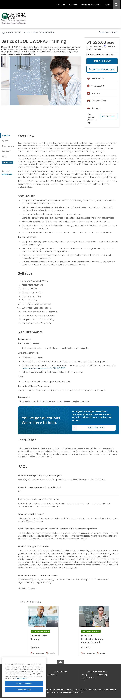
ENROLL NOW (102, 61)
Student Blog (102, 675)
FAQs (4, 156)
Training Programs (14, 32)
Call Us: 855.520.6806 (109, 32)
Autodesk (27, 32)
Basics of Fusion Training (39, 637)
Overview (6, 135)
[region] (24, 677)
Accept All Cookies (24, 683)
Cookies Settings (24, 689)
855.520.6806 (7, 174)
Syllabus (5, 141)
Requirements (8, 146)
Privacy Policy (78, 692)
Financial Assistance (89, 677)
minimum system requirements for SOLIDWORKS (43, 368)
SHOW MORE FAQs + (27, 588)
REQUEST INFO (108, 116)
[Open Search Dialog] (116, 4)
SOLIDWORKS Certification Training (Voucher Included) (92, 639)
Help (83, 680)
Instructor (6, 151)
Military (84, 675)
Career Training (50, 675)
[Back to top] (60, 671)
